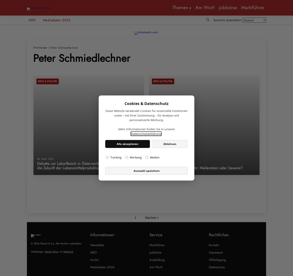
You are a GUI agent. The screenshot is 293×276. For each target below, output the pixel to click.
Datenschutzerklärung (146, 134)
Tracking (115, 157)
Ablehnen (169, 144)
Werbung (136, 157)
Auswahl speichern (147, 170)
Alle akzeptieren (127, 144)
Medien (154, 157)
